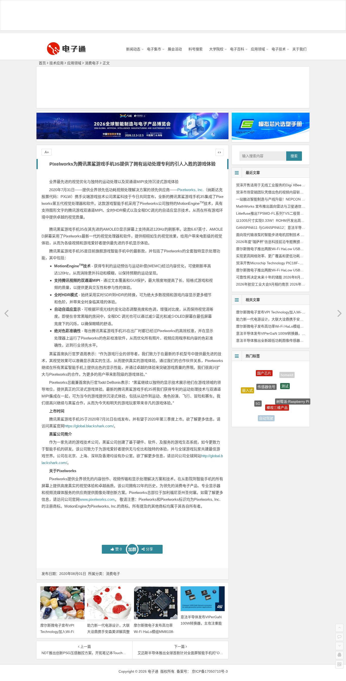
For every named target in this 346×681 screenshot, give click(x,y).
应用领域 (258, 49)
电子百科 (237, 49)
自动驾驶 (266, 413)
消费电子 (92, 63)
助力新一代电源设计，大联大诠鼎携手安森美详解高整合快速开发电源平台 (108, 631)
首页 (42, 63)
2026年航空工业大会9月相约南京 (262, 284)
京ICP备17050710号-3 (210, 671)
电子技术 (279, 49)
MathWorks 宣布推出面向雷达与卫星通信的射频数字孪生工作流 (286, 206)
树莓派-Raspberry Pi (292, 396)
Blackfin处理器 (250, 407)
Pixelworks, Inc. (190, 190)
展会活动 (175, 49)
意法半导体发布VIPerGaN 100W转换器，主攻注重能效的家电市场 (201, 623)
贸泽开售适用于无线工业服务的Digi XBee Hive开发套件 (280, 185)
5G (258, 393)
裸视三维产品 (277, 396)
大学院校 (216, 49)
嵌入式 (247, 386)
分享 (149, 549)
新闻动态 (133, 49)
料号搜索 (195, 49)
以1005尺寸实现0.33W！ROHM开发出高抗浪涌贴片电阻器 (282, 220)
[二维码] (339, 664)
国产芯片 (264, 369)
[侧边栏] (219, 152)
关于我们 (299, 49)
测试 (285, 378)
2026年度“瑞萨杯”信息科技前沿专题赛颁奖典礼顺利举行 (280, 242)
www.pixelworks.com (97, 499)
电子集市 (154, 49)
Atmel (284, 413)
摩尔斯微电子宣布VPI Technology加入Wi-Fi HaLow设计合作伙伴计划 (60, 631)
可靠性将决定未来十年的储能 (259, 277)
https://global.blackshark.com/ (89, 426)
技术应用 (56, 63)
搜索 (294, 156)
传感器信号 (266, 376)
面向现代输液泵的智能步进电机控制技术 (268, 235)
